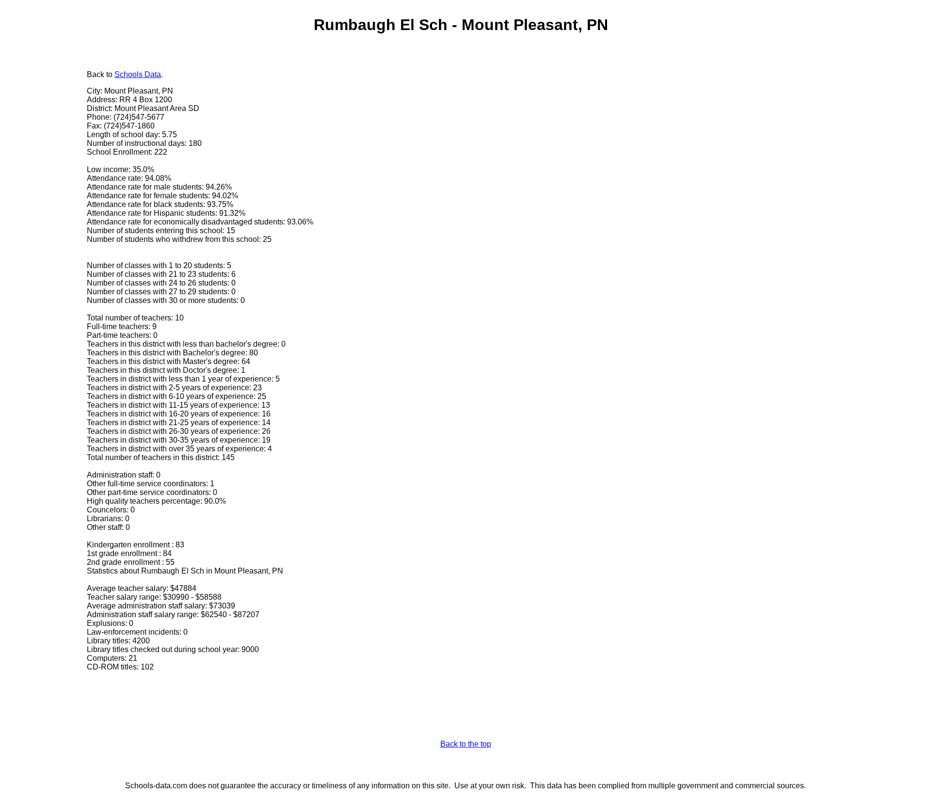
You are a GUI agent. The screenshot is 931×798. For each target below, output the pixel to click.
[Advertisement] (46, 216)
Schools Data (137, 74)
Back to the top (465, 744)
